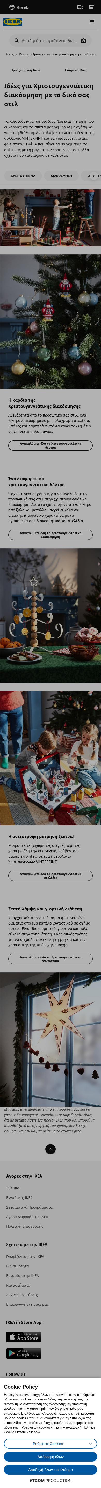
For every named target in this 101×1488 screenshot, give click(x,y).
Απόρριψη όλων (51, 1457)
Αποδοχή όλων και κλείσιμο (50, 1470)
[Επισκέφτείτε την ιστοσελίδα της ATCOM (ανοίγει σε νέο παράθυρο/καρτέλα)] (50, 1480)
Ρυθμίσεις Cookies (48, 1444)
